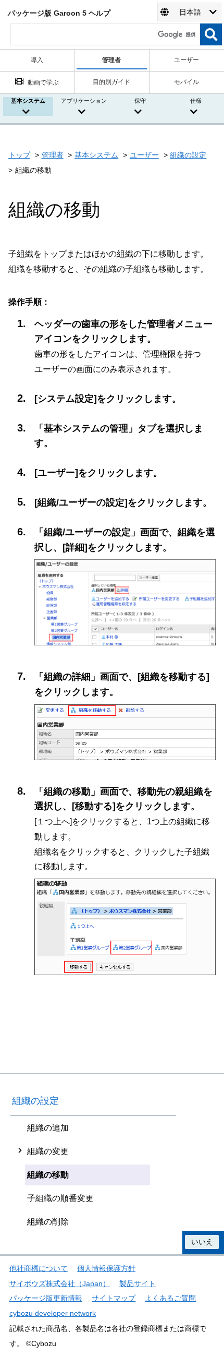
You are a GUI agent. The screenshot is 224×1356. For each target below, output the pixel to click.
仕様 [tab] (196, 101)
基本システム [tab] (28, 101)
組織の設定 (188, 155)
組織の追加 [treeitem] (48, 1127)
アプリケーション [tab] (84, 101)
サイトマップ (113, 1298)
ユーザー (144, 155)
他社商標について (38, 1268)
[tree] (93, 1174)
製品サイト (137, 1283)
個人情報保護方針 (106, 1268)
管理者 (53, 155)
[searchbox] (105, 34)
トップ (19, 155)
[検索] (211, 34)
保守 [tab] (140, 101)
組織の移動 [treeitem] (48, 1174)
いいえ (202, 1242)
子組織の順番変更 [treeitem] (60, 1198)
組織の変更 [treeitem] (48, 1151)
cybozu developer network (52, 1313)
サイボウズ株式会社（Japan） (59, 1283)
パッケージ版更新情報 (45, 1298)
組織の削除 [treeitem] (48, 1221)
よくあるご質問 (170, 1298)
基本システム (96, 155)
